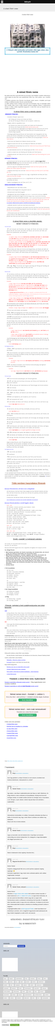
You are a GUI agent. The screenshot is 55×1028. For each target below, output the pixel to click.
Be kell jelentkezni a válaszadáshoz (21, 773)
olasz (35, 991)
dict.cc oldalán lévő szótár (24, 895)
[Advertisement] (27, 71)
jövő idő (34, 981)
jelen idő (27, 981)
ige (16, 981)
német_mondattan (7, 991)
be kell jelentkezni (17, 927)
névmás (29, 991)
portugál (13, 994)
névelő (23, 991)
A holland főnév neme (12, 724)
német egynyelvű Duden (28, 908)
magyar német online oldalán (21, 893)
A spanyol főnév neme (12, 733)
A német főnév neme (27, 14)
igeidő (22, 981)
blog (26, 978)
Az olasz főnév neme (12, 728)
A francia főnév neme (12, 731)
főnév (8, 761)
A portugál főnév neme (12, 735)
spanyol (20, 994)
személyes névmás (38, 994)
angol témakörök (19, 978)
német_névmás (16, 991)
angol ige (11, 978)
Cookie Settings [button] (5, 1024)
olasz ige (41, 991)
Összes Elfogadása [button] (15, 1024)
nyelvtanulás (6, 988)
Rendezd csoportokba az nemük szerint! (21, 686)
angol (5, 978)
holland (5, 981)
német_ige (44, 988)
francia (39, 978)
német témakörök (28, 988)
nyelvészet (13, 988)
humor (11, 981)
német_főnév (14, 761)
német (11, 761)
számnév (46, 994)
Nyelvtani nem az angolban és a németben (17, 726)
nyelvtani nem (20, 761)
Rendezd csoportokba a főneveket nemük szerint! (17, 682)
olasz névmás (6, 994)
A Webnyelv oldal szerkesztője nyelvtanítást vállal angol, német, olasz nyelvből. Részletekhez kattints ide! (27, 50)
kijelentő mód (41, 981)
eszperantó (32, 978)
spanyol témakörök (28, 994)
